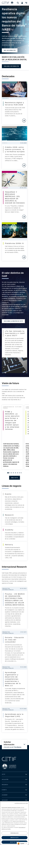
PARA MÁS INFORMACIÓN (11, 66)
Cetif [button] (3, 774)
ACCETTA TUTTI (14, 842)
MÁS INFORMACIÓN (10, 50)
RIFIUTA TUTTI (14, 837)
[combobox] (22, 843)
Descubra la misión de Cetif (13, 321)
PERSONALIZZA (15, 833)
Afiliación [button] (5, 779)
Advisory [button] (5, 800)
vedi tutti (14, 477)
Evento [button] (4, 789)
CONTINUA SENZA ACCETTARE (21, 803)
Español (22, 843)
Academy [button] (5, 795)
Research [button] (5, 784)
